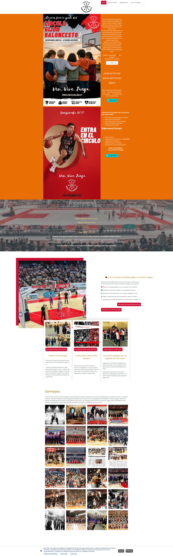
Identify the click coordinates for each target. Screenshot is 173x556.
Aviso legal (63, 553)
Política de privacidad (50, 553)
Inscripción (112, 100)
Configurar (73, 553)
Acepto (121, 551)
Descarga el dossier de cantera (56, 349)
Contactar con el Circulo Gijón (111, 310)
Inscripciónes (112, 63)
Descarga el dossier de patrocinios (129, 304)
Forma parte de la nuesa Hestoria (85, 349)
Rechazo (129, 551)
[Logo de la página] (86, 7)
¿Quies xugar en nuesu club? (112, 349)
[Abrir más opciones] (144, 2)
